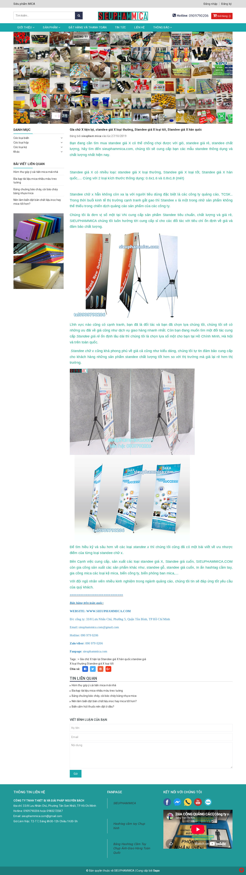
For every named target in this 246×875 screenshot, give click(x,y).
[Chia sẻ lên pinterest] (100, 669)
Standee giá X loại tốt (100, 663)
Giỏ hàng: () (224, 16)
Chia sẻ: (75, 668)
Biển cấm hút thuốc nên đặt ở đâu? (93, 706)
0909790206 (199, 16)
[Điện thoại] (188, 802)
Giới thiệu (25, 27)
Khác (16, 151)
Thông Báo (161, 27)
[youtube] (198, 802)
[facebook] (167, 802)
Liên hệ (139, 27)
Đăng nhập (210, 4)
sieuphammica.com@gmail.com (42, 816)
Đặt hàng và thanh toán (88, 27)
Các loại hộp (21, 142)
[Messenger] (177, 802)
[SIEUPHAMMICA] (123, 13)
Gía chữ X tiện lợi (90, 659)
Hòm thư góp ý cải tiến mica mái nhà (94, 685)
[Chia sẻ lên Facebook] (85, 669)
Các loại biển (21, 137)
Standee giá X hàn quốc (116, 659)
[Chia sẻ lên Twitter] (93, 669)
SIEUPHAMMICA (124, 803)
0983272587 (55, 810)
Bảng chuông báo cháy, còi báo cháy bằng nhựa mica (104, 695)
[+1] (108, 669)
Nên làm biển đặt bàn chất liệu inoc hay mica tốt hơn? (104, 701)
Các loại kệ (20, 147)
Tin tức (120, 27)
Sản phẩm (50, 27)
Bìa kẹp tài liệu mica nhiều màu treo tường (97, 690)
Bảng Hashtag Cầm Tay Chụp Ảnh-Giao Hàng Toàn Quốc (131, 848)
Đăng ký (226, 4)
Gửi (76, 773)
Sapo (156, 870)
